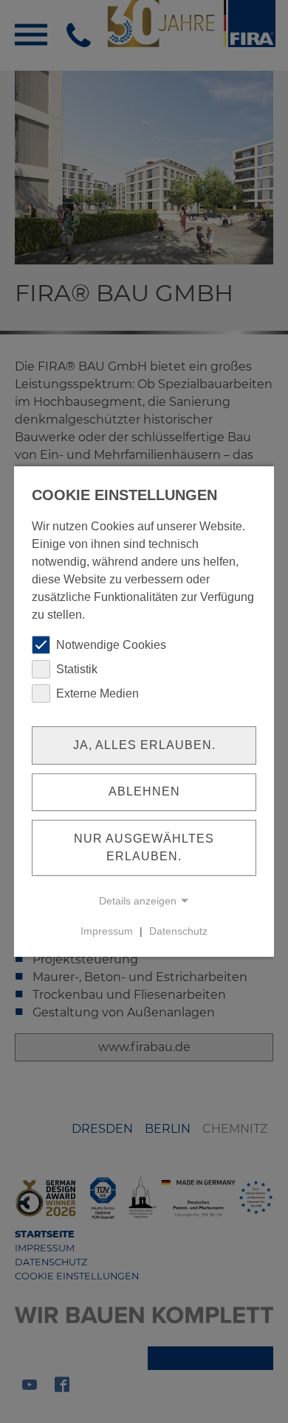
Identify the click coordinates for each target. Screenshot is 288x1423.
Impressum (106, 931)
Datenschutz (178, 931)
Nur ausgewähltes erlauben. (144, 847)
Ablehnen (144, 792)
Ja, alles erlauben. (144, 745)
